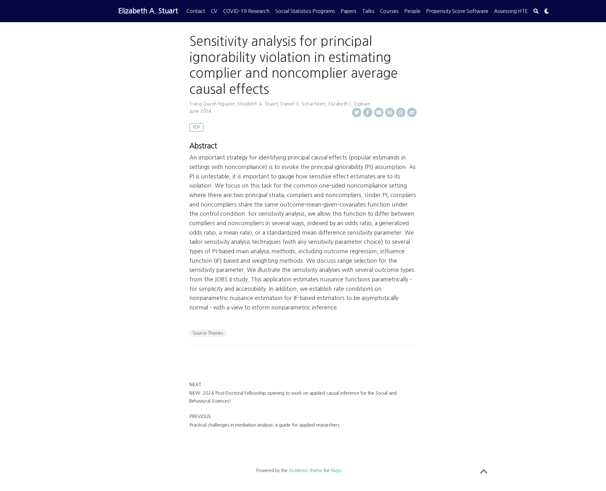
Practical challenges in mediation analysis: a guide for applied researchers (264, 425)
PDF (196, 127)
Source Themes (208, 333)
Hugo (336, 470)
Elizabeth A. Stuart (148, 11)
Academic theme (305, 470)
